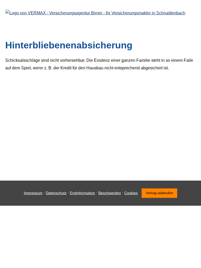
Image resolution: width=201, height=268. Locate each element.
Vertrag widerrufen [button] (159, 193)
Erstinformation (82, 193)
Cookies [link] (131, 193)
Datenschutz (56, 193)
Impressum (33, 193)
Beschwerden (109, 193)
